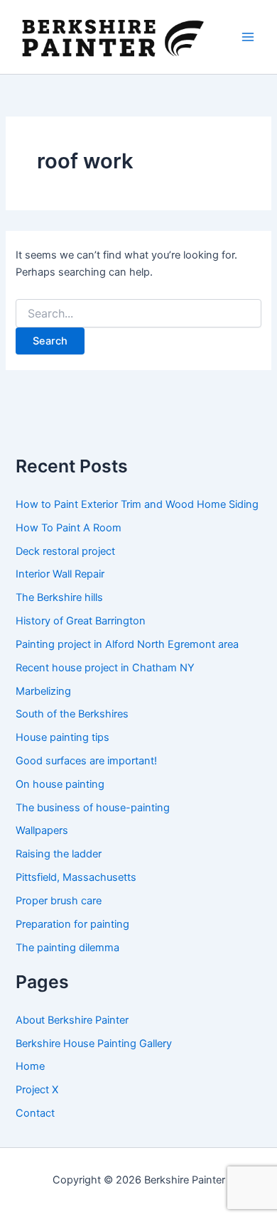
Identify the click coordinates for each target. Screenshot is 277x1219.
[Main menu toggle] (248, 37)
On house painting (60, 784)
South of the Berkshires (72, 714)
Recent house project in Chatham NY (105, 667)
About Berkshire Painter (72, 1020)
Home (30, 1066)
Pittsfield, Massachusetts (76, 877)
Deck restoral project (65, 551)
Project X (37, 1089)
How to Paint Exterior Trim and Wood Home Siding (137, 504)
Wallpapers (42, 830)
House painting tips (62, 737)
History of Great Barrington (81, 620)
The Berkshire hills (59, 597)
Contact (35, 1113)
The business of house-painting (93, 807)
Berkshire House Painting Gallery (94, 1043)
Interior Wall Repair (60, 574)
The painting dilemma (67, 947)
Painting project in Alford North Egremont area (127, 644)
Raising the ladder (59, 853)
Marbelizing (43, 691)
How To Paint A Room (68, 527)
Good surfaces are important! (86, 760)
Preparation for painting (72, 924)
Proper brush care (59, 900)
